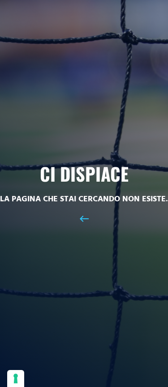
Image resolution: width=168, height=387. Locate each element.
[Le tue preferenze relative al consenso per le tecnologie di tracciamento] (15, 378)
